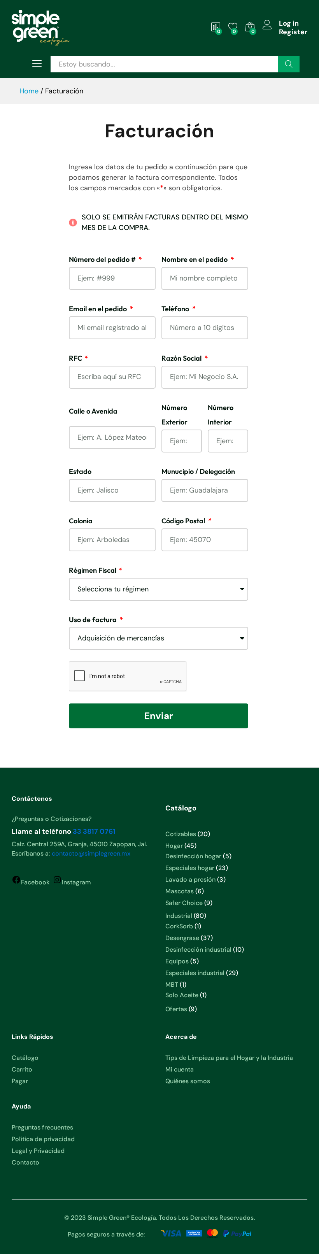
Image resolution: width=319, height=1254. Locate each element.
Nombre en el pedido (195, 259)
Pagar (20, 1081)
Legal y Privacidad (38, 1151)
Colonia (81, 520)
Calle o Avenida (93, 411)
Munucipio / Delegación (198, 471)
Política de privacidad (43, 1139)
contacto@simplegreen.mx (91, 853)
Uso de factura (93, 619)
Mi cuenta (179, 1069)
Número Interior (220, 415)
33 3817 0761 (94, 831)
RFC (76, 358)
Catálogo (25, 1058)
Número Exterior (174, 415)
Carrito (22, 1069)
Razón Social (182, 358)
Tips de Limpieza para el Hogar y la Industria (229, 1058)
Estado (80, 471)
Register (293, 32)
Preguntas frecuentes (42, 1127)
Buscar (289, 64)
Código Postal (184, 520)
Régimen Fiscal (93, 570)
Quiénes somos (187, 1081)
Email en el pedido (98, 308)
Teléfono (176, 308)
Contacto (25, 1162)
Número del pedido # (103, 259)
